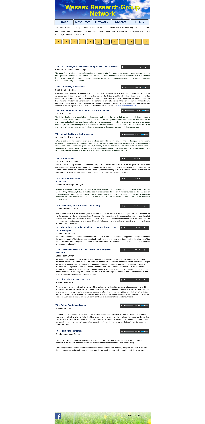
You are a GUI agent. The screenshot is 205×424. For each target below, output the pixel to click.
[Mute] (140, 67)
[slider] (129, 67)
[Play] (123, 67)
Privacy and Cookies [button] (135, 415)
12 (146, 41)
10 (130, 41)
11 (138, 41)
